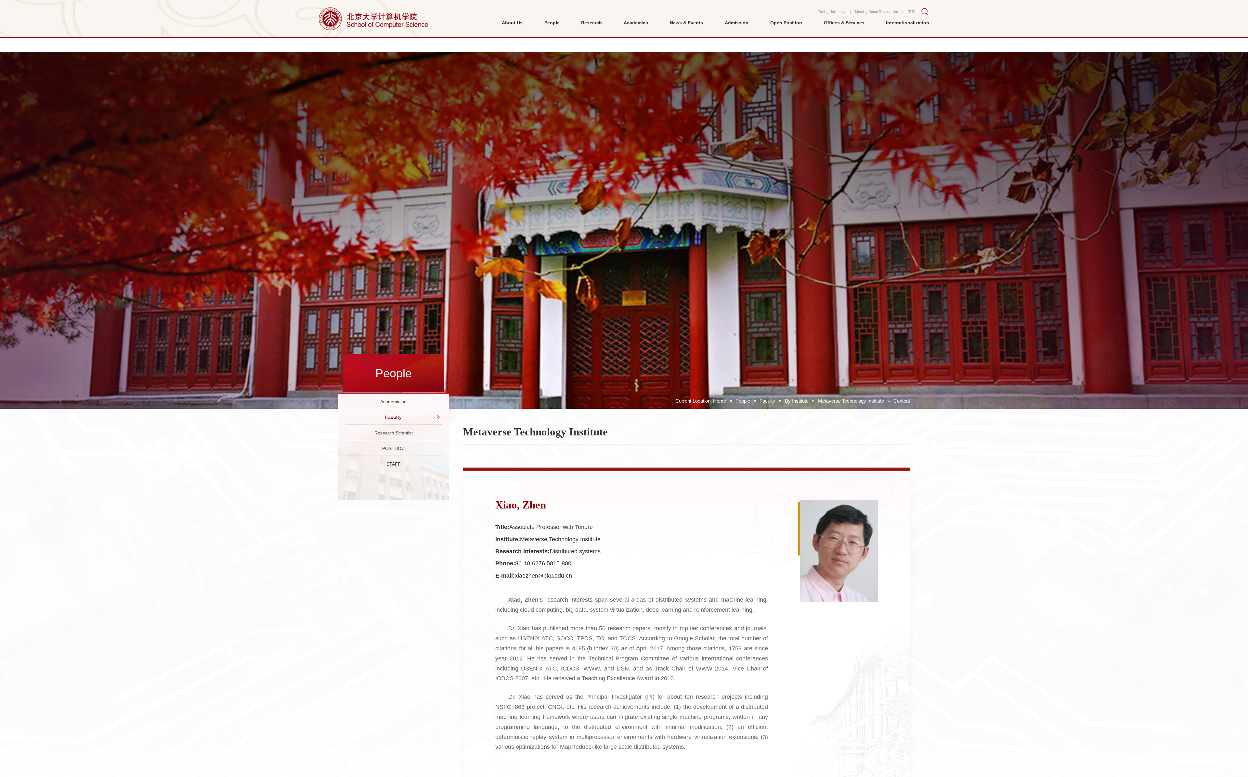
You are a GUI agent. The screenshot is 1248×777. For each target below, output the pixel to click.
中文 (910, 16)
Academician (393, 404)
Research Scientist (394, 447)
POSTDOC (394, 468)
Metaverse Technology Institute (851, 401)
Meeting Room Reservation (866, 16)
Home (719, 401)
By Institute (797, 401)
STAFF (393, 490)
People (742, 401)
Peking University (808, 16)
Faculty (767, 401)
